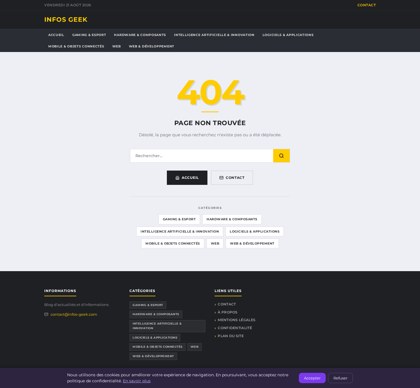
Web (116, 46)
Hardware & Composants (140, 35)
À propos (227, 312)
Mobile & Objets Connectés (76, 46)
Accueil (56, 35)
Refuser (340, 378)
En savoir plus (137, 380)
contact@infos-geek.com (74, 314)
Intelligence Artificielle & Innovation (214, 35)
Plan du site (231, 336)
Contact (366, 5)
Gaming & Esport (89, 35)
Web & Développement (151, 46)
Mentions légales (236, 320)
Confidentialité (235, 328)
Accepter (312, 378)
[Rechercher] (281, 155)
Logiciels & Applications (288, 35)
